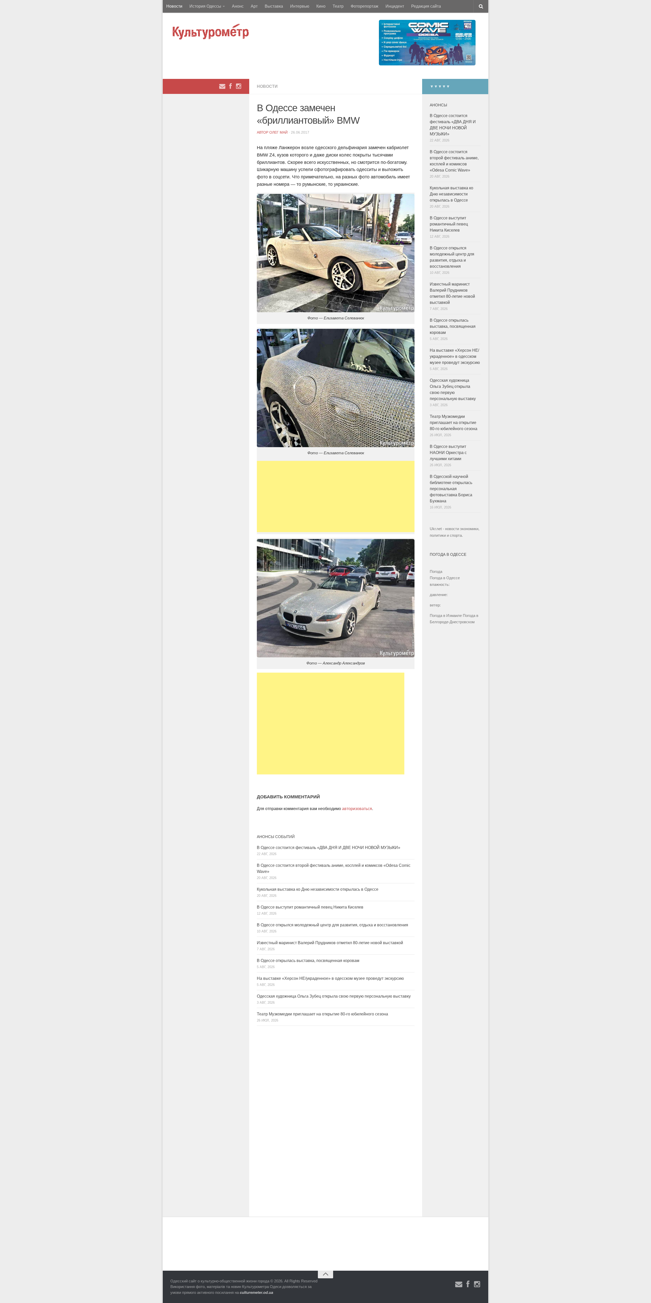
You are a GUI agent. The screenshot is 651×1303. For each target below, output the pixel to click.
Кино (321, 6)
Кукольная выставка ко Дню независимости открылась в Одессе (317, 889)
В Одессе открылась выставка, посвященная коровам (308, 960)
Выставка (274, 6)
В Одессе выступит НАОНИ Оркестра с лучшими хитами (448, 452)
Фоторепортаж (364, 6)
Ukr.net (436, 529)
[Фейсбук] (230, 86)
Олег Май (278, 132)
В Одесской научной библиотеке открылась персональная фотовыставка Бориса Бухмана (451, 488)
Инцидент (395, 6)
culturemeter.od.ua (256, 1292)
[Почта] (222, 86)
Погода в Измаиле (446, 615)
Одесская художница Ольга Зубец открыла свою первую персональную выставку (334, 996)
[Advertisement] (336, 496)
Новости (174, 6)
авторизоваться (357, 808)
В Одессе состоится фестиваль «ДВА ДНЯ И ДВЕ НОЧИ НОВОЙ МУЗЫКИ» (328, 847)
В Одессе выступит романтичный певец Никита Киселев (310, 907)
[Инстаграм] (238, 86)
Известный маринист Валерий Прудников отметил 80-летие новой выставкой (330, 943)
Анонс (238, 6)
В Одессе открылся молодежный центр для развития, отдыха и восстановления (332, 925)
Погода (436, 571)
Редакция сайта (426, 6)
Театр (338, 6)
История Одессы (205, 6)
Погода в (445, 578)
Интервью (299, 6)
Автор (263, 132)
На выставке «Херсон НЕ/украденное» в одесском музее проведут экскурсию (330, 978)
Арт (254, 6)
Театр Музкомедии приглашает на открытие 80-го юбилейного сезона (322, 1014)
